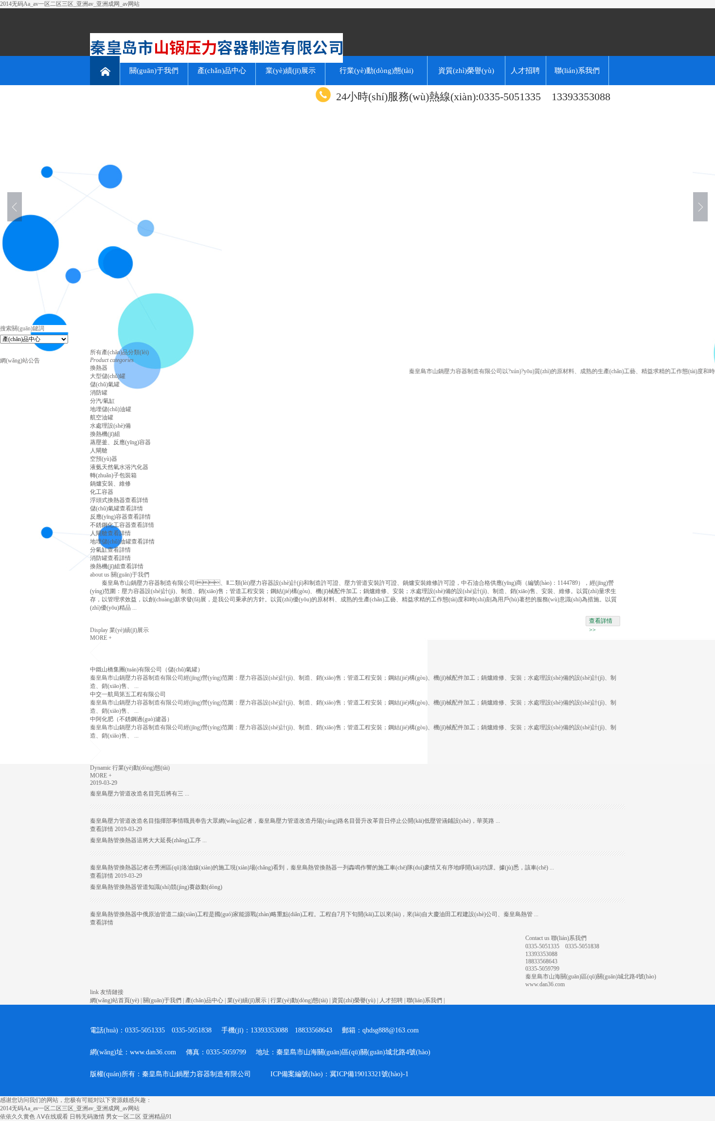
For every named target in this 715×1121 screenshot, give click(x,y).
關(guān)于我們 (154, 70)
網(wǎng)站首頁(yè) (114, 1000)
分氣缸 (98, 549)
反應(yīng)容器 (108, 516)
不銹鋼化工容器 (110, 525)
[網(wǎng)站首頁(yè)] (105, 70)
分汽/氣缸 (102, 401)
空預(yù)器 (103, 458)
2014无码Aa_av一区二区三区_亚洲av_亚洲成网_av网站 (70, 3)
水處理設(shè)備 (110, 425)
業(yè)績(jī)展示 (291, 70)
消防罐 (98, 392)
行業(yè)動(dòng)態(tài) (376, 70)
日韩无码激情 (87, 1116)
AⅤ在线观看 (52, 1116)
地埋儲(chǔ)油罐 (110, 409)
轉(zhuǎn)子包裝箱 (113, 475)
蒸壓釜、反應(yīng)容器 (120, 442)
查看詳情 (136, 500)
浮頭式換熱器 (107, 500)
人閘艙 (98, 450)
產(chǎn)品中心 (221, 70)
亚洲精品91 (157, 1116)
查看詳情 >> (600, 621)
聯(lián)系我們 (577, 70)
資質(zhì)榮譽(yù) (466, 70)
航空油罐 (101, 417)
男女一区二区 (123, 1116)
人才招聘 (525, 70)
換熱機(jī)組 (105, 434)
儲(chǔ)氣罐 (105, 384)
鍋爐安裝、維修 (110, 483)
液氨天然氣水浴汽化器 (119, 467)
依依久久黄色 (17, 1116)
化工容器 (101, 491)
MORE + (101, 637)
